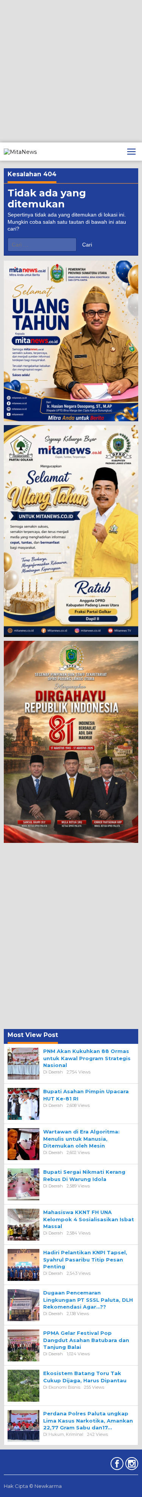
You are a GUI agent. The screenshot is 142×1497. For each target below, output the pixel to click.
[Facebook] (116, 1465)
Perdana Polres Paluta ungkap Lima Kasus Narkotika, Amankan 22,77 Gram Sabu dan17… (88, 1420)
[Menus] (131, 151)
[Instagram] (130, 1465)
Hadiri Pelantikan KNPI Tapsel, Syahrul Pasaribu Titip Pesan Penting (85, 1259)
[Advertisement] (71, 71)
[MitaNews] (20, 151)
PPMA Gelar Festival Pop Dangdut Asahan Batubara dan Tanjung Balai (86, 1340)
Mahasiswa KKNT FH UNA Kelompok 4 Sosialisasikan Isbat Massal (88, 1219)
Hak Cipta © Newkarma (33, 1486)
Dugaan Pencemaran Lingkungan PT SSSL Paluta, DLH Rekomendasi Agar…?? (88, 1299)
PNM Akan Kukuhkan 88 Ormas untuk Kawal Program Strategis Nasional (87, 1058)
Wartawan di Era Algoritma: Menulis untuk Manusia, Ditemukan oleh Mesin (81, 1138)
